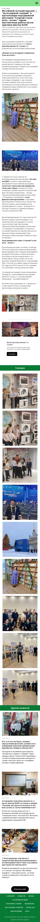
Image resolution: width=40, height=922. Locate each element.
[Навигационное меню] (36, 3)
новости (21, 896)
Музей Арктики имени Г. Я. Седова (18, 343)
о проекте (10, 896)
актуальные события (14, 907)
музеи (31, 896)
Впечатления (16, 911)
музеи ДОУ (30, 907)
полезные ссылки (13, 904)
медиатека (29, 904)
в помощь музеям (20, 900)
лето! (27, 911)
